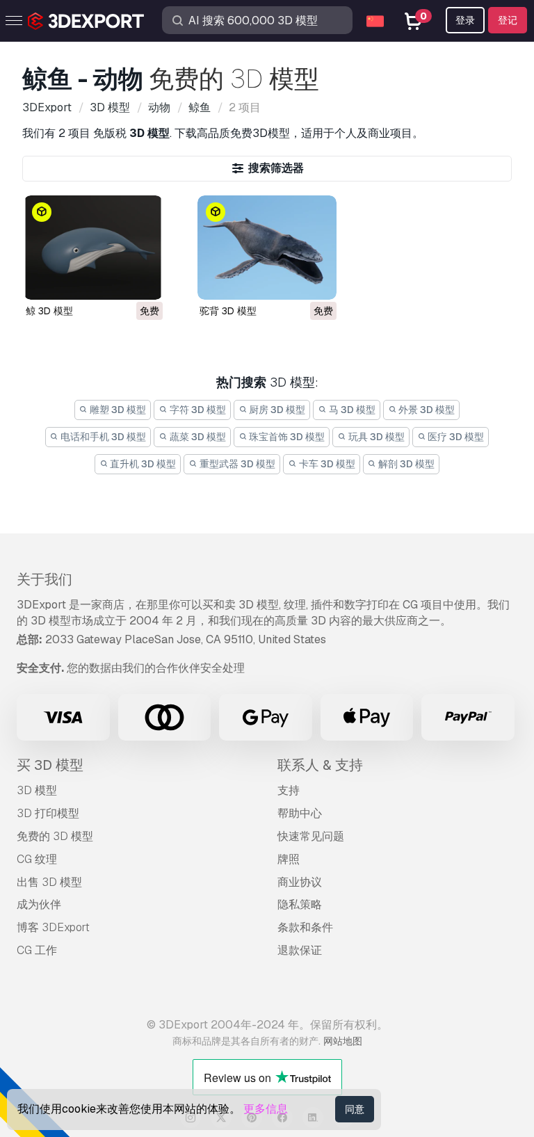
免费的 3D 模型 (55, 836)
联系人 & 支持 (320, 765)
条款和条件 (305, 927)
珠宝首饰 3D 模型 (286, 436)
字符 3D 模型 (197, 409)
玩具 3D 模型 (375, 436)
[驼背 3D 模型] (267, 247)
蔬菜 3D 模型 (197, 436)
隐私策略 (299, 904)
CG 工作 (37, 950)
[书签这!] (142, 280)
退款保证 (299, 950)
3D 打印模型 (48, 813)
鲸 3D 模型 (49, 311)
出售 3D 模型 (49, 882)
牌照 (288, 859)
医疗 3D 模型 (455, 436)
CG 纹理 (37, 859)
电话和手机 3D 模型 (102, 436)
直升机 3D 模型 (142, 464)
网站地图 (342, 1041)
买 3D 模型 (50, 765)
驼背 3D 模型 (228, 311)
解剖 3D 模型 (405, 464)
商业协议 (299, 882)
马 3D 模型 (351, 409)
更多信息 (265, 1109)
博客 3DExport (53, 927)
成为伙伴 (39, 904)
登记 (507, 20)
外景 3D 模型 (425, 409)
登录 (465, 20)
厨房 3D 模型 (276, 409)
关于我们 (44, 579)
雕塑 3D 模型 (117, 409)
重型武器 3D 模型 (236, 464)
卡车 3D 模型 (326, 464)
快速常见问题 (310, 836)
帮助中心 (299, 813)
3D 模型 (37, 790)
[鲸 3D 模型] (93, 247)
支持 (288, 790)
